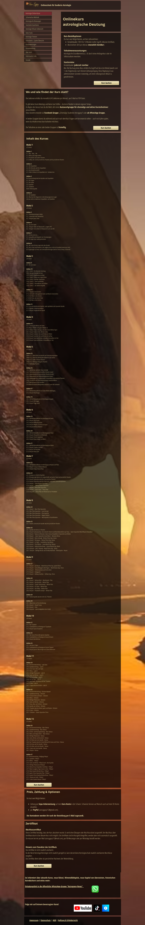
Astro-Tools (29, 33)
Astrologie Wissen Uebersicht (34, 29)
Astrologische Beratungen (33, 21)
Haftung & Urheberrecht (68, 920)
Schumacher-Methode (32, 17)
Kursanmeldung (30, 48)
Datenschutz (46, 920)
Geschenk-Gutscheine (32, 25)
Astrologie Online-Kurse (33, 13)
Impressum (33, 920)
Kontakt (28, 60)
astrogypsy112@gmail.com (48, 809)
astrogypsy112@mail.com (53, 838)
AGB (54, 920)
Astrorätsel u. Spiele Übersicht (35, 40)
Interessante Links (31, 56)
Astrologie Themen (31, 36)
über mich (29, 52)
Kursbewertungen (31, 44)
